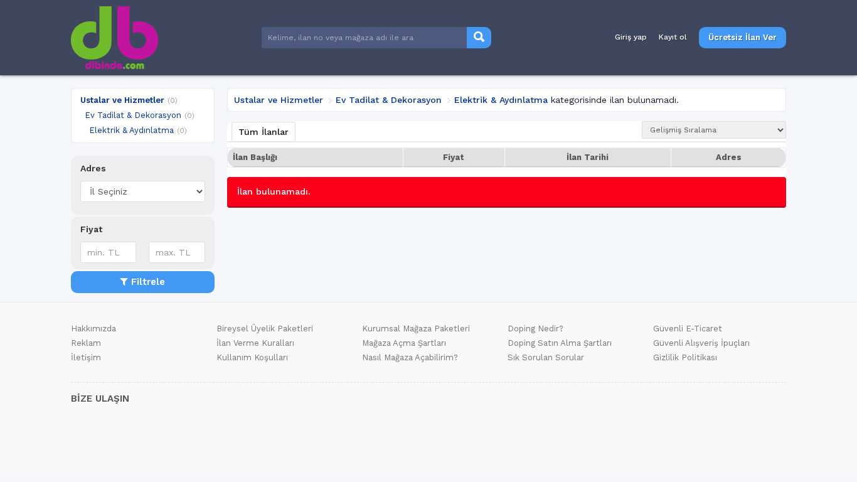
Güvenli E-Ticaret (687, 328)
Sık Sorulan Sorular (546, 357)
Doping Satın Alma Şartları (560, 343)
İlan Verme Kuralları (255, 343)
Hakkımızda (93, 328)
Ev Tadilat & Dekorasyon (133, 115)
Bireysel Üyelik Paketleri (264, 328)
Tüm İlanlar (263, 132)
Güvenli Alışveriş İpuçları (701, 343)
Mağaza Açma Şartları (404, 343)
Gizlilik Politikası (685, 357)
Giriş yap (631, 37)
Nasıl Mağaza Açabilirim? (410, 357)
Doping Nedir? (535, 328)
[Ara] (479, 38)
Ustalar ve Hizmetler (122, 100)
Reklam (86, 343)
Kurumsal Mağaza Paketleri (416, 328)
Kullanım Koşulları (252, 357)
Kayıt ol (673, 37)
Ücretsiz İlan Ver (742, 37)
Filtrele (148, 281)
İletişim (86, 357)
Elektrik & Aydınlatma (131, 130)
